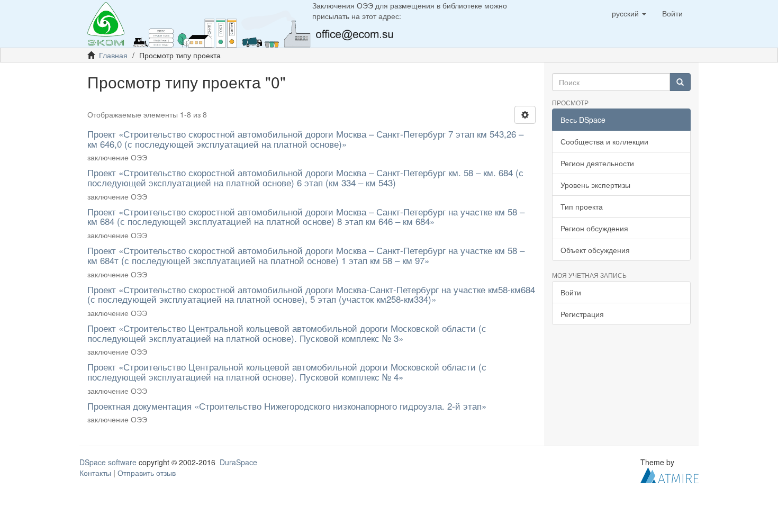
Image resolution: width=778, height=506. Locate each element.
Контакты (95, 472)
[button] (629, 13)
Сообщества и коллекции (604, 141)
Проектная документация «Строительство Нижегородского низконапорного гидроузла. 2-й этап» (286, 405)
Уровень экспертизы (595, 184)
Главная (113, 55)
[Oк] (680, 82)
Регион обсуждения (594, 228)
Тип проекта (581, 206)
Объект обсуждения (595, 250)
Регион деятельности (597, 163)
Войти (570, 292)
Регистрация (582, 314)
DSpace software (108, 462)
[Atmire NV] (669, 474)
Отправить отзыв (146, 472)
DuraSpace (238, 462)
